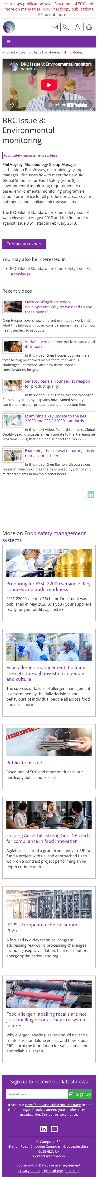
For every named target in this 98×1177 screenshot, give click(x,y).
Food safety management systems (31, 155)
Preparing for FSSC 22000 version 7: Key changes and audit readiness (48, 586)
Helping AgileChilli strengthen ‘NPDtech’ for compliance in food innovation (48, 838)
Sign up (83, 1094)
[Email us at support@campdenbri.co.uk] (55, 27)
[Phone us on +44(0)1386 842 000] (66, 27)
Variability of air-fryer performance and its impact (60, 344)
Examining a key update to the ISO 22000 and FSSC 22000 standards (55, 418)
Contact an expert (24, 244)
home (9, 52)
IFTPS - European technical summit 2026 (43, 927)
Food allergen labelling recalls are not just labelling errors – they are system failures (46, 1020)
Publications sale (24, 762)
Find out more (53, 14)
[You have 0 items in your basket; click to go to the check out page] (89, 27)
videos (20, 52)
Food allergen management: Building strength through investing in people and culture (45, 673)
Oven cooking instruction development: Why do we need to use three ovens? (58, 306)
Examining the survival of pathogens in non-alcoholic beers (59, 453)
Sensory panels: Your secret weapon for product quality (57, 384)
